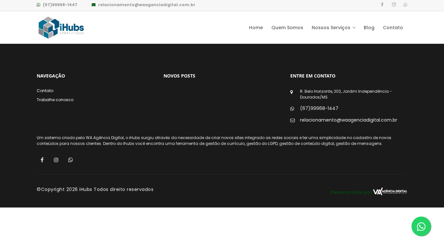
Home (256, 27)
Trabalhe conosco (55, 99)
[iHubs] (61, 28)
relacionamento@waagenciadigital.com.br (146, 4)
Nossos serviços (332, 27)
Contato (393, 27)
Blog (369, 27)
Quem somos (287, 27)
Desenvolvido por (351, 192)
